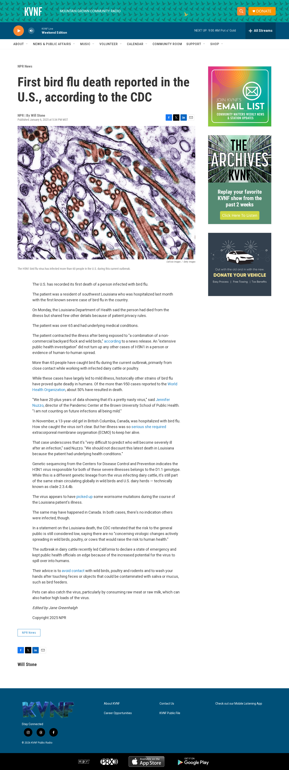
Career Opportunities (118, 713)
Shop (214, 44)
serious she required (148, 426)
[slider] (38, 30)
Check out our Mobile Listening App (238, 703)
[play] (18, 30)
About (18, 44)
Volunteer (108, 44)
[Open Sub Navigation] (27, 44)
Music (85, 44)
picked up (84, 496)
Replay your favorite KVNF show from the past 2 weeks (240, 198)
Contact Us (167, 703)
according (112, 341)
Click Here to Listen (239, 215)
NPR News (25, 66)
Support (193, 44)
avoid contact (73, 570)
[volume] (31, 31)
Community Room (167, 44)
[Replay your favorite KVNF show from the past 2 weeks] (239, 159)
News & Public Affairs (52, 44)
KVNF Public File (170, 713)
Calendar (135, 44)
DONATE (263, 11)
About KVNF (112, 703)
